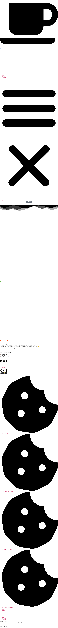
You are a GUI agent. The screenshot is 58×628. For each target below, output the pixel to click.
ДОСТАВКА (4, 76)
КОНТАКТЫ (4, 77)
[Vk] (3, 361)
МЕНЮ (3, 73)
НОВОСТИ (3, 75)
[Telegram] (1, 361)
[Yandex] (6, 361)
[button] (29, 136)
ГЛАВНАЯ (3, 74)
